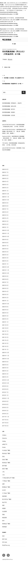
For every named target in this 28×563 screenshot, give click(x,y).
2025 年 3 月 (5, 221)
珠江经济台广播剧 (6, 499)
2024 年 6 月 (5, 248)
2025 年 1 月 (5, 227)
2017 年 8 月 (5, 422)
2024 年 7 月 (5, 245)
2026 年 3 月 (5, 184)
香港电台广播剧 (7, 67)
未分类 (4, 490)
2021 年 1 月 (5, 349)
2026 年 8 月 (5, 169)
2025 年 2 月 (5, 224)
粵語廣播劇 (6, 39)
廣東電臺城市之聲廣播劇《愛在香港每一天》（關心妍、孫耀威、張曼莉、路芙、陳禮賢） (14, 131)
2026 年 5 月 (5, 178)
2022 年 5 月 (5, 312)
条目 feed (4, 539)
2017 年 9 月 (5, 419)
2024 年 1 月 (5, 264)
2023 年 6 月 (5, 285)
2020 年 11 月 (5, 355)
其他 (3, 456)
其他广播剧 (5, 459)
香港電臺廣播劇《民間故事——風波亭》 (12, 103)
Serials (4, 447)
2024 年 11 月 (5, 233)
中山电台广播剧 (6, 450)
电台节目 (4, 502)
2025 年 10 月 (5, 200)
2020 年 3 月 (5, 374)
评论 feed (4, 542)
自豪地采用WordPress (7, 559)
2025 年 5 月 (5, 215)
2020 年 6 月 (5, 364)
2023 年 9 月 (5, 276)
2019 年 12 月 (5, 380)
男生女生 (10, 59)
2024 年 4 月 (5, 254)
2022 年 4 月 (5, 316)
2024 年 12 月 (5, 230)
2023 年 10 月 (5, 273)
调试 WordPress (20, 8)
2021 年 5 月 (5, 337)
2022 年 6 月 (5, 309)
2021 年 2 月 (5, 346)
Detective (4, 438)
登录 (3, 536)
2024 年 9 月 (5, 239)
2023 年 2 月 (5, 297)
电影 (3, 505)
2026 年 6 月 (5, 175)
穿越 (3, 514)
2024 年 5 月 (5, 251)
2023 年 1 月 (5, 300)
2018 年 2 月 (5, 413)
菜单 (15, 44)
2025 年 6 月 (5, 212)
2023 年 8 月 (5, 279)
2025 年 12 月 (5, 193)
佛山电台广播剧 (6, 453)
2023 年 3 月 (5, 294)
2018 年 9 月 (5, 401)
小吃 (3, 471)
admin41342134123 (13, 49)
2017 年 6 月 (5, 425)
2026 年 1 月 (5, 190)
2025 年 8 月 (5, 206)
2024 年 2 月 (5, 261)
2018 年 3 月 (5, 410)
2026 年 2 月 (5, 187)
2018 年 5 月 (5, 407)
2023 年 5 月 (5, 288)
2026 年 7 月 (5, 172)
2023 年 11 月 (5, 270)
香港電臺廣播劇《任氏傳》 (9, 115)
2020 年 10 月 (5, 358)
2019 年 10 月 (5, 383)
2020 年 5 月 (5, 367)
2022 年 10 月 (5, 303)
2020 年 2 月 (5, 377)
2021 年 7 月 (5, 331)
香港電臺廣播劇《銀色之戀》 (9, 106)
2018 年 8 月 (5, 404)
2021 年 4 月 (5, 340)
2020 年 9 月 (5, 361)
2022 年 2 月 (5, 319)
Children (4, 435)
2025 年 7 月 (5, 209)
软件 (3, 520)
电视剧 (4, 508)
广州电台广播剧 (6, 481)
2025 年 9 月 (5, 203)
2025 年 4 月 (5, 218)
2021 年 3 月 (5, 343)
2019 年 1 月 (5, 395)
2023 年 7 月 (5, 282)
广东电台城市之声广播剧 (8, 478)
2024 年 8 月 (5, 242)
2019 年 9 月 (5, 386)
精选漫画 (4, 517)
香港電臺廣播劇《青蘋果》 (9, 112)
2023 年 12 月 (5, 267)
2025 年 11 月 (5, 197)
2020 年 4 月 (5, 371)
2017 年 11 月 (5, 416)
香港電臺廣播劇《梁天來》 (9, 109)
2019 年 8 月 (5, 389)
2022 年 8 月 (5, 306)
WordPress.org (6, 545)
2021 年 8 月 (5, 328)
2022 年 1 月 (5, 322)
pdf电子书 (4, 444)
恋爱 (3, 484)
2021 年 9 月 (5, 325)
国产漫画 (4, 465)
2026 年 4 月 (5, 181)
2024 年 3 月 (5, 258)
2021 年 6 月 (5, 334)
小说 (3, 474)
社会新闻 (4, 511)
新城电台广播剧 (6, 487)
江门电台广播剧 (6, 493)
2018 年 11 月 (5, 398)
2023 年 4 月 (5, 291)
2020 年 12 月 (5, 352)
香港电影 (4, 526)
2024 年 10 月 (5, 236)
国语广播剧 (5, 468)
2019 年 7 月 (5, 392)
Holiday (4, 441)
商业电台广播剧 (6, 462)
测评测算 (4, 496)
